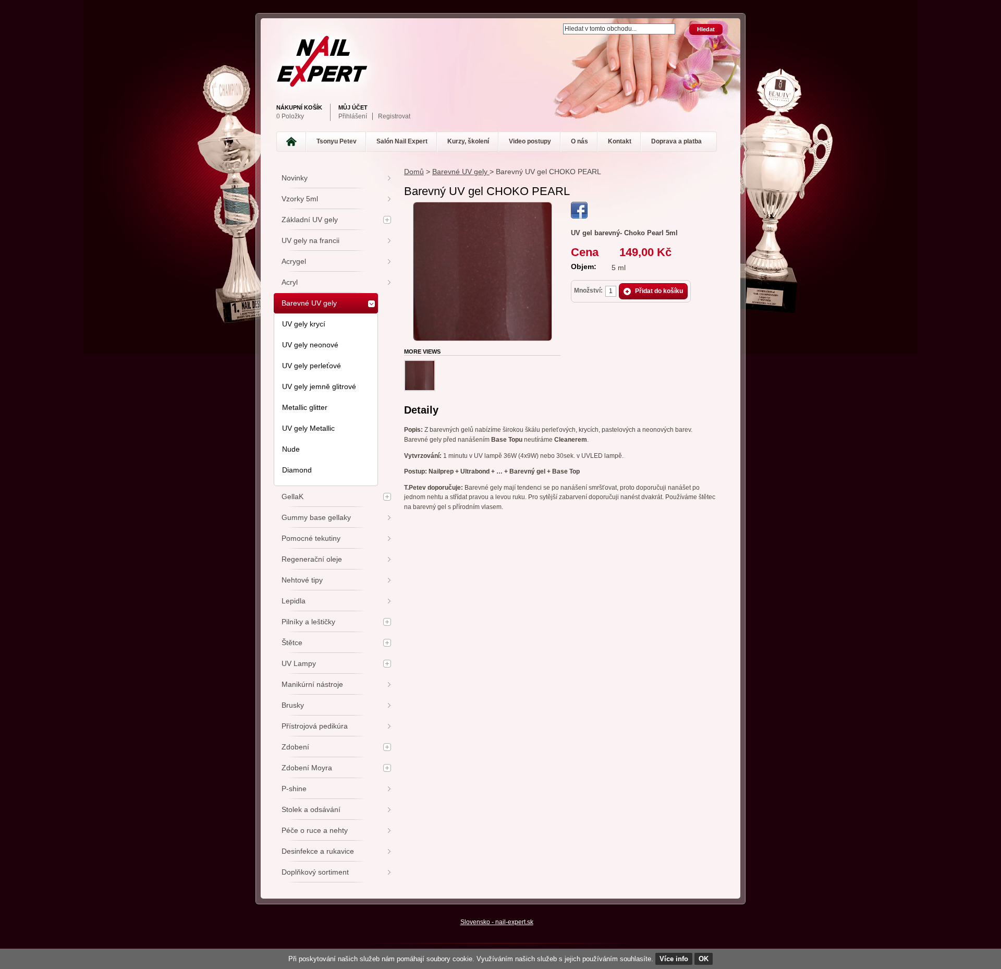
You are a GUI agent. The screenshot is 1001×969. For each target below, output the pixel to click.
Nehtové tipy (302, 580)
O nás (579, 141)
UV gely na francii (310, 240)
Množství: (588, 290)
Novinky (295, 178)
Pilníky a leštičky (308, 621)
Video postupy (530, 141)
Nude (291, 449)
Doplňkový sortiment (315, 872)
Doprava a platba (676, 141)
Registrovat (394, 116)
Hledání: (557, 24)
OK (704, 959)
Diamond (297, 470)
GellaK (292, 496)
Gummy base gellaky (316, 517)
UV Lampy (299, 663)
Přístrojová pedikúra (315, 726)
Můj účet (353, 107)
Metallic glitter (304, 407)
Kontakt (619, 141)
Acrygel (294, 261)
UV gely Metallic (308, 428)
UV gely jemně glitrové (319, 386)
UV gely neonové (310, 345)
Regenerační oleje (312, 559)
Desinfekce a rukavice (318, 851)
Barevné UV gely (461, 171)
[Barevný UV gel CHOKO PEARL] (482, 206)
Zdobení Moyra (307, 768)
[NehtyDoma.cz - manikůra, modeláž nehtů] (497, 61)
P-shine (294, 788)
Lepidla (294, 601)
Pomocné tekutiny (311, 538)
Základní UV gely (310, 219)
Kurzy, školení (468, 141)
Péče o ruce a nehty (315, 830)
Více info (674, 959)
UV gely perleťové (311, 365)
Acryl (290, 282)
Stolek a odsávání (311, 809)
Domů (414, 171)
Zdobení (295, 747)
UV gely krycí (303, 324)
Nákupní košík (299, 107)
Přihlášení (352, 116)
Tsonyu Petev (336, 141)
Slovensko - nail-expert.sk (496, 922)
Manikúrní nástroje (312, 684)
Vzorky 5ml (300, 199)
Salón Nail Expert (402, 141)
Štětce (292, 642)
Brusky (293, 705)
